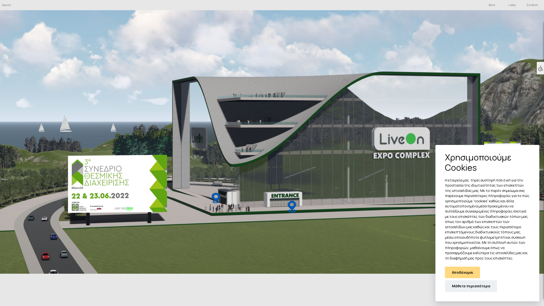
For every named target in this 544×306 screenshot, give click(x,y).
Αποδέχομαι (462, 272)
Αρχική (6, 5)
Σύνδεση (532, 5)
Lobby (512, 5)
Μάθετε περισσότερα (471, 286)
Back (492, 5)
